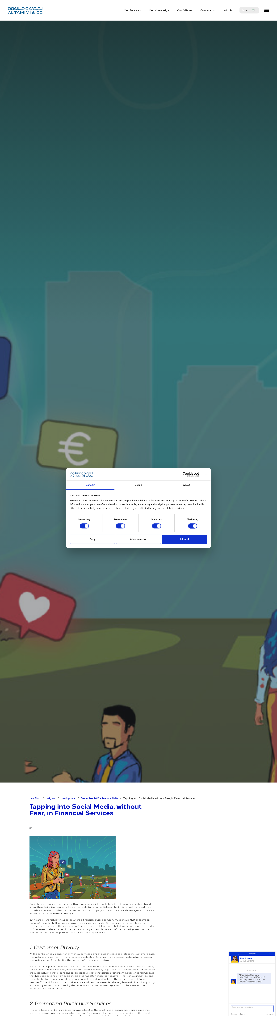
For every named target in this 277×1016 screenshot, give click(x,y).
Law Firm (34, 798)
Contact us (207, 10)
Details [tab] (139, 485)
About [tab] (186, 485)
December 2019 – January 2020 (99, 798)
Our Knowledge (159, 10)
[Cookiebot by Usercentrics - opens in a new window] (185, 474)
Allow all (184, 539)
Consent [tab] (90, 485)
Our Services (132, 10)
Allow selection (138, 539)
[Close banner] (206, 474)
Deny (92, 539)
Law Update (68, 798)
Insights (50, 798)
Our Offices (184, 10)
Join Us (227, 10)
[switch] (120, 525)
